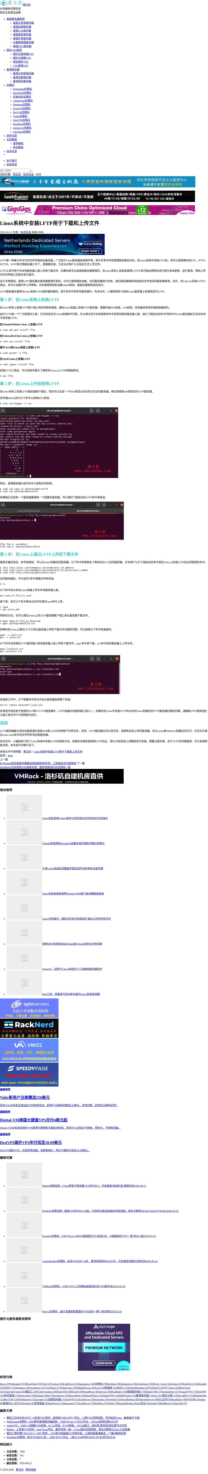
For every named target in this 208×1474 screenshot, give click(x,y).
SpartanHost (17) (170, 1391)
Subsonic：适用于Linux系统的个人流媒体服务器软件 (72, 969)
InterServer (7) (55, 1403)
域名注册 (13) (169, 1395)
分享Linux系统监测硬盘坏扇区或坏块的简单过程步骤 (72, 868)
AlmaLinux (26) (68, 1387)
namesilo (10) (102, 1399)
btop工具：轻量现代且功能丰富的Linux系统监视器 (71, 994)
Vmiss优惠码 (20, 116)
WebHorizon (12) (27, 1399)
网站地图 (31, 1469)
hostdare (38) (114, 1384)
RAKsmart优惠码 (22, 89)
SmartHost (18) (91, 1391)
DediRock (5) (167, 1403)
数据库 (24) (111, 1387)
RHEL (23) (123, 1387)
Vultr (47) (47, 1384)
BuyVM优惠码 (21, 112)
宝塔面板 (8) (41, 1403)
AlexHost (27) (53, 1387)
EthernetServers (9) (148, 1399)
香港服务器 (13, 69)
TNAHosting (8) (25, 1403)
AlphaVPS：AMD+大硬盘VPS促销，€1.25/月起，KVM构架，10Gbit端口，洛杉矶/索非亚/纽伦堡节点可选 (66, 1425)
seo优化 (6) (143, 1403)
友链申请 (11, 164)
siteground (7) (70, 1403)
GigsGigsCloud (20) (14, 1391)
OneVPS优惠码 (21, 120)
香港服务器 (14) (145, 1395)
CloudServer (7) (85, 1403)
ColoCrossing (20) (47, 1391)
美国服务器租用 (15, 19)
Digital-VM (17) (153, 1391)
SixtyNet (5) (180, 1403)
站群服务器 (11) (57, 1399)
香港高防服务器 (22, 81)
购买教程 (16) (12, 1395)
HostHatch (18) (119, 1391)
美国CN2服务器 (22, 30)
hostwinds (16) (27, 1395)
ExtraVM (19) (64, 1391)
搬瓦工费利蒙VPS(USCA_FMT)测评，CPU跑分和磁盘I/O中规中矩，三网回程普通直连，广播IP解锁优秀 (66, 1433)
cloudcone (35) (145, 1384)
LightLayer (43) (71, 1384)
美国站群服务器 (22, 26)
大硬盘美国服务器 (23, 42)
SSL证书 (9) (164, 1399)
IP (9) (188, 1399)
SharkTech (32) (190, 1384)
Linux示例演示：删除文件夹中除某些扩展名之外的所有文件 (76, 918)
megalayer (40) (87, 1384)
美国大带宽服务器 (23, 23)
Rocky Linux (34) (162, 1384)
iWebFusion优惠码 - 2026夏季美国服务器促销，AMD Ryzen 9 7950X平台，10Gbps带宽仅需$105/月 (62, 1421)
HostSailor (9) (178, 1399)
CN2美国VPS (20, 65)
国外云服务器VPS (23, 54)
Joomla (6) (154, 1403)
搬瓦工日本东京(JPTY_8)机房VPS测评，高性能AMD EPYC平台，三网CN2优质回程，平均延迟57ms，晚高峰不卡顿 (72, 1417)
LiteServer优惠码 (22, 128)
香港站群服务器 (22, 77)
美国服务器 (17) (136, 1391)
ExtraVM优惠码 (22, 108)
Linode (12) (42, 1399)
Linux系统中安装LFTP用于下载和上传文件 (58, 751)
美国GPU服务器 (22, 46)
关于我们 (11, 160)
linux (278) (5, 1384)
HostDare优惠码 (22, 124)
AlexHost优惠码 (22, 131)
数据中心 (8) (10, 1403)
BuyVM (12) (11, 1399)
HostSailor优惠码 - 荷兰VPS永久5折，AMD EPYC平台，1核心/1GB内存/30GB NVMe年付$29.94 (60, 1437)
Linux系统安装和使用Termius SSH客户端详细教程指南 (73, 893)
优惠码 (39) (101, 1384)
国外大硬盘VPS (22, 58)
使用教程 (18, 143)
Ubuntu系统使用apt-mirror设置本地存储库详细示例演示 (73, 843)
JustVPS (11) (72, 1399)
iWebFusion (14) (127, 1395)
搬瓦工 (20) (31, 1391)
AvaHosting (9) (130, 1399)
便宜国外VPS (20, 61)
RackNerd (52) (34, 1384)
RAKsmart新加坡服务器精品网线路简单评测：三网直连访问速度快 (38, 763)
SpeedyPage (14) (94, 1395)
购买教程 (18, 147)
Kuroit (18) (77, 1391)
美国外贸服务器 (22, 38)
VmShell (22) (156, 1387)
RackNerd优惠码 (22, 93)
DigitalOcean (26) (86, 1387)
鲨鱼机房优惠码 (22, 96)
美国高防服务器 (22, 34)
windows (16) (62, 1395)
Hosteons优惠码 (21, 104)
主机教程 (11, 139)
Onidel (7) (112, 1403)
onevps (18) (105, 1391)
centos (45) (57, 1384)
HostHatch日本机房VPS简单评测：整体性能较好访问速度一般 (35, 767)
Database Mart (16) (45, 1395)
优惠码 (10, 85)
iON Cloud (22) (171, 1387)
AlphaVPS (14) (111, 1395)
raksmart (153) (18, 1384)
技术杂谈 (11, 151)
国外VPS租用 (14, 50)
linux (10, 755)
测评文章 (11, 135)
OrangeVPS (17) (188, 1391)
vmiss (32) (176, 1384)
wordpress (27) (38, 1387)
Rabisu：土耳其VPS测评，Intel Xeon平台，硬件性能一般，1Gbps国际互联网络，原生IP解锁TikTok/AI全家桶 (68, 1429)
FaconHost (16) (77, 1395)
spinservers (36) (129, 1384)
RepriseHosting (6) (127, 1403)
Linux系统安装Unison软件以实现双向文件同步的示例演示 (75, 818)
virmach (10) (115, 1399)
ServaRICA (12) (185, 1395)
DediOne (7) (100, 1403)
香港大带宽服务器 (23, 73)
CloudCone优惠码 (23, 100)
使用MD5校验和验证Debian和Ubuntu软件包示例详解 (72, 944)
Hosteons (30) (23, 1387)
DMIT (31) (10, 1387)
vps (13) (158, 1395)
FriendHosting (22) (139, 1387)
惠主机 (27, 4)
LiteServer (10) (87, 1399)
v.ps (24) (100, 1387)
